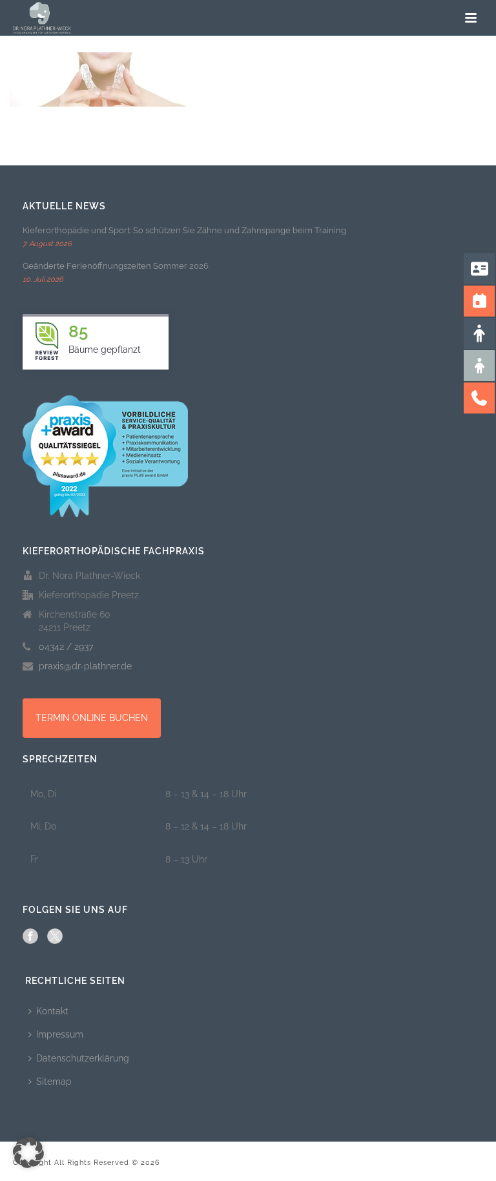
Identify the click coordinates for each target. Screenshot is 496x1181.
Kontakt (52, 1011)
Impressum (59, 1034)
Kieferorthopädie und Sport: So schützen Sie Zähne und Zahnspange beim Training (184, 230)
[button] (28, 1152)
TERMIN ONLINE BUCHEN (92, 718)
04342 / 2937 (66, 647)
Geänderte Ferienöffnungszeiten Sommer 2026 (116, 266)
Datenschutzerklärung (82, 1058)
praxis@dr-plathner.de (85, 666)
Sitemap (54, 1081)
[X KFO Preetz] (55, 936)
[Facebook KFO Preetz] (30, 936)
